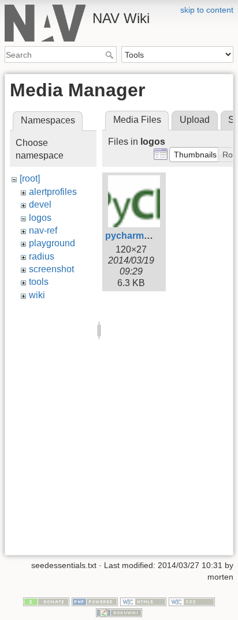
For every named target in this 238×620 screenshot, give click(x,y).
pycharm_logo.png (146, 236)
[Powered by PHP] (95, 601)
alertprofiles (53, 192)
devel (40, 204)
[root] (30, 178)
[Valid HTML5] (143, 601)
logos (40, 218)
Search (110, 55)
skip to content (206, 9)
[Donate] (46, 601)
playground (52, 243)
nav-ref (43, 230)
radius (41, 256)
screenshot (51, 269)
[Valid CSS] (192, 601)
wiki (37, 295)
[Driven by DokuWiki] (119, 612)
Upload (195, 120)
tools (39, 282)
